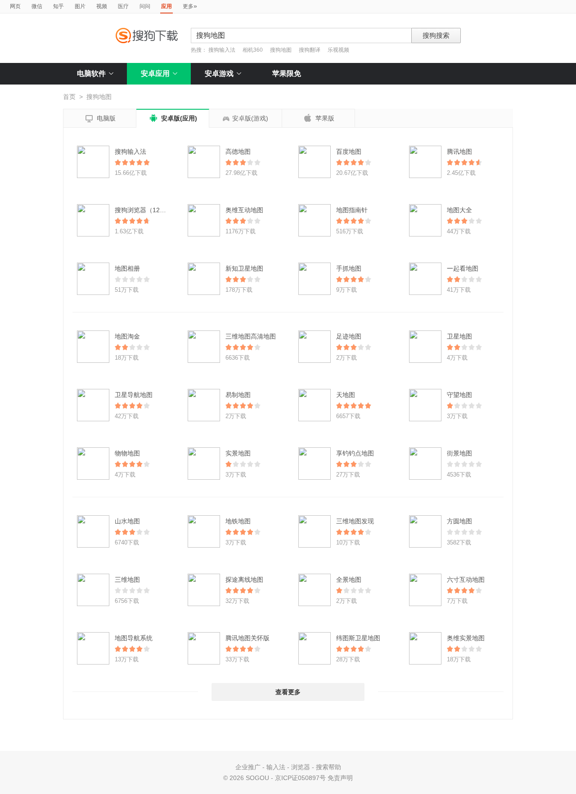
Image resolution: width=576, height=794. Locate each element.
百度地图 (348, 151)
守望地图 (459, 394)
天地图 (345, 394)
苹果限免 (286, 73)
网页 (15, 6)
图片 (80, 6)
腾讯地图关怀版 (247, 638)
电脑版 (100, 119)
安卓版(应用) (172, 118)
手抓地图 (348, 268)
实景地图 (238, 453)
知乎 (58, 6)
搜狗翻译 (309, 50)
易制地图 (238, 394)
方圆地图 (459, 521)
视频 (101, 6)
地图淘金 (127, 336)
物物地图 (127, 453)
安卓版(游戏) (250, 118)
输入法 (275, 767)
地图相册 (127, 268)
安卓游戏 (219, 73)
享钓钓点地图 (355, 453)
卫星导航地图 (134, 394)
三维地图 (127, 579)
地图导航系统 (134, 638)
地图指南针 (352, 210)
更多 (190, 5)
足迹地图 (348, 336)
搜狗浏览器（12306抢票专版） (158, 210)
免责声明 (340, 777)
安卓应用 (155, 73)
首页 (69, 96)
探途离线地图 (244, 579)
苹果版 (318, 118)
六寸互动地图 (466, 579)
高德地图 (238, 151)
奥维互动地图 (244, 210)
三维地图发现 (355, 521)
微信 (37, 6)
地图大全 (459, 210)
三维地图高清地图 (250, 336)
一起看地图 (462, 268)
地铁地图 (238, 521)
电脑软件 (91, 73)
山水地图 (127, 521)
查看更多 (288, 692)
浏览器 (300, 767)
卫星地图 (459, 336)
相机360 (253, 50)
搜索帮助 (328, 767)
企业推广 (248, 767)
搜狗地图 (281, 50)
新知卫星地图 (244, 268)
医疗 (123, 6)
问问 (145, 6)
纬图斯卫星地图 (358, 638)
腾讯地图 (459, 151)
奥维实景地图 (466, 638)
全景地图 (348, 579)
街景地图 (459, 453)
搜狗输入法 (221, 50)
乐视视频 (338, 50)
